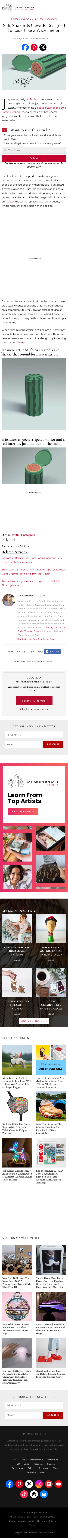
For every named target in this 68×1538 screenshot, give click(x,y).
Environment (18, 1468)
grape (10, 539)
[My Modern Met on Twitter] (29, 1484)
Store (41, 1472)
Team (35, 1516)
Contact (12, 1521)
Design (25, 18)
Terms (32, 1525)
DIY (18, 1464)
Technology (44, 1468)
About (13, 1516)
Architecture (52, 1459)
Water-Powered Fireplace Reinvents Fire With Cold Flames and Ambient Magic (50, 1329)
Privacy (52, 1521)
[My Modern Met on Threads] (34, 1494)
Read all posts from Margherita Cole (36, 639)
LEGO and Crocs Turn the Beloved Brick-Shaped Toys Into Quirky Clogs (50, 1373)
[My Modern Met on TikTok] (24, 1494)
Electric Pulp (49, 1532)
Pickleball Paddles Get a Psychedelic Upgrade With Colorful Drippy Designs (16, 1129)
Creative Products (44, 18)
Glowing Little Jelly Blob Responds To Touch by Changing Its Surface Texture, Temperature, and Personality (16, 1376)
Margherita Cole (24, 38)
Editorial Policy (24, 1516)
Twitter (9, 201)
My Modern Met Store (21, 911)
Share (54, 651)
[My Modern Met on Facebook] (9, 1484)
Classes (51, 1464)
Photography (36, 1459)
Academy (31, 1472)
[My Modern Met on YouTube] (58, 1484)
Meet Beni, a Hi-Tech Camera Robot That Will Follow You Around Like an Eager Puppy (16, 1082)
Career (27, 1464)
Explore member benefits (35, 709)
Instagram (28, 535)
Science (31, 1468)
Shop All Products (34, 1020)
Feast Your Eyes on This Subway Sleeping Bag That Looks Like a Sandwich (49, 1129)
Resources (38, 1464)
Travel (56, 1468)
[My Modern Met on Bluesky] (44, 1494)
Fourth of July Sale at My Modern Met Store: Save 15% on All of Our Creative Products (50, 1082)
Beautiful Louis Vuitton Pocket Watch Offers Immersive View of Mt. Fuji (15, 1329)
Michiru (34, 99)
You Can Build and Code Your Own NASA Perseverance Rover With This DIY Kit (16, 1282)
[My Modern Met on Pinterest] (19, 1484)
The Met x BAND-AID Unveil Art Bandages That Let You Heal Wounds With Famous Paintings (49, 1176)
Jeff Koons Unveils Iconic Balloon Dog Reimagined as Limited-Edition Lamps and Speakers (17, 1175)
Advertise (23, 1521)
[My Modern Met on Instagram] (39, 1484)
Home (15, 18)
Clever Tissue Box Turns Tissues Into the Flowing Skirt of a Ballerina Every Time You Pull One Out (50, 1282)
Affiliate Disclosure (38, 1521)
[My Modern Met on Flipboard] (49, 1484)
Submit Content (47, 1516)
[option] (17, 885)
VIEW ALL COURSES (23, 811)
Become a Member (34, 701)
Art (14, 1459)
